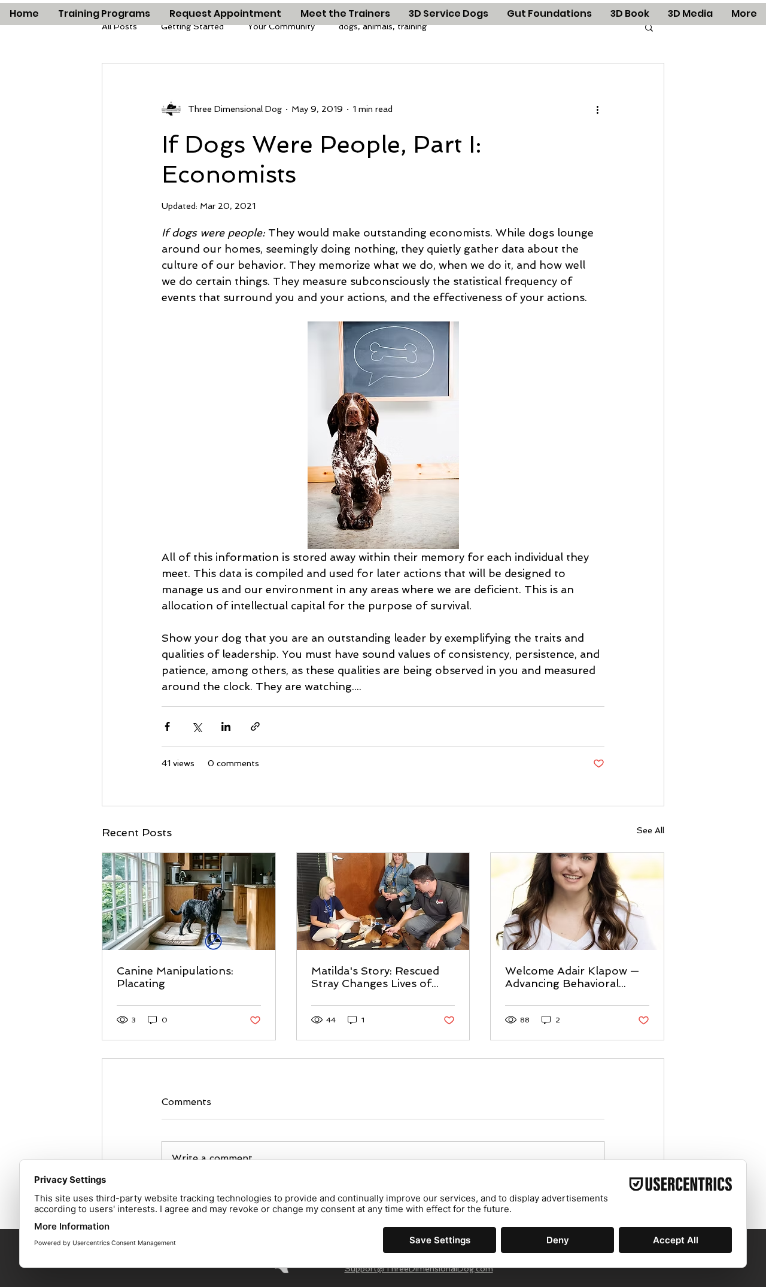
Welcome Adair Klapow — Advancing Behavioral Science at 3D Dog (572, 976)
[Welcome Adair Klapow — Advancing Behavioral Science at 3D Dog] (577, 901)
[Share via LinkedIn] (226, 726)
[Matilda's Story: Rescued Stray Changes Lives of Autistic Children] (383, 901)
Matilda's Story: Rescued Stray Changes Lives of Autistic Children (375, 976)
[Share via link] (255, 726)
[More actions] (597, 109)
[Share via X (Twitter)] (196, 726)
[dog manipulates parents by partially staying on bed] (188, 901)
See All (650, 830)
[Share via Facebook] (167, 726)
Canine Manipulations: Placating (175, 976)
